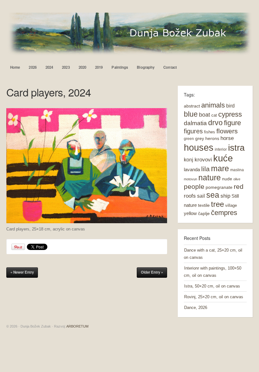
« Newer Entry (22, 272)
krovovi (203, 160)
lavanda (192, 169)
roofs (190, 196)
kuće (223, 158)
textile (204, 205)
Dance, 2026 (195, 307)
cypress (230, 114)
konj (188, 159)
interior (221, 149)
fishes (209, 132)
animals (213, 105)
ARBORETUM (77, 326)
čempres (224, 213)
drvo (215, 123)
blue (191, 114)
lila (205, 168)
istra (236, 148)
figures (193, 131)
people (194, 186)
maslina (237, 170)
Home (15, 67)
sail (201, 196)
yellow (190, 213)
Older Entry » (152, 272)
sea (212, 195)
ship (225, 196)
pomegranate (219, 187)
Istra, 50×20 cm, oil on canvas (212, 286)
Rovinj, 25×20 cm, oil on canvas (213, 296)
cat (214, 115)
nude (227, 178)
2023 (65, 67)
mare (220, 168)
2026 (32, 67)
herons (212, 138)
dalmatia (195, 123)
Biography (145, 67)
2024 (49, 67)
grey (199, 138)
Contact (170, 67)
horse (227, 138)
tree (217, 204)
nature (209, 177)
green (189, 139)
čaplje (204, 213)
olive (236, 179)
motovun (190, 179)
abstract (192, 105)
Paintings (119, 67)
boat (204, 115)
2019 (99, 67)
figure (232, 123)
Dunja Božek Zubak (129, 34)
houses (199, 147)
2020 (82, 67)
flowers (227, 131)
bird (230, 105)
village (231, 205)
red (239, 186)
